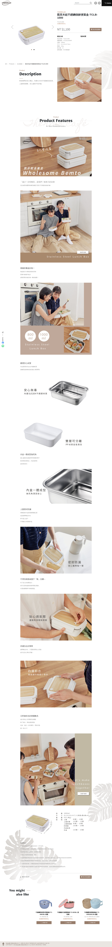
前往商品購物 (96, 29)
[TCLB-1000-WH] (33, 29)
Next (53, 27)
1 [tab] (31, 49)
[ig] (99, 3)
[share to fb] (3, 343)
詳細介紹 (44, 922)
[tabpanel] (33, 29)
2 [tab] (34, 49)
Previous (12, 27)
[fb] (95, 3)
